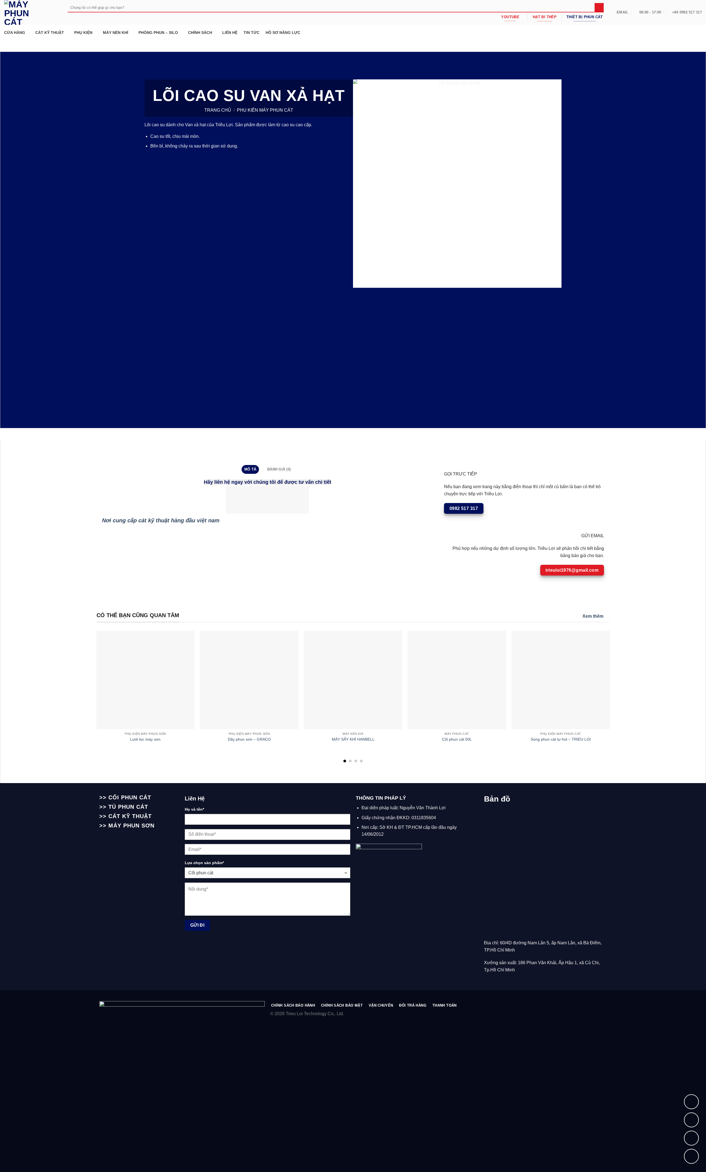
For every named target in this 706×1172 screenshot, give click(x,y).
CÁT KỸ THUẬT (49, 32)
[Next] (595, 671)
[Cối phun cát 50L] (457, 680)
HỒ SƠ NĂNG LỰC (283, 32)
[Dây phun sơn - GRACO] (249, 680)
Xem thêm (592, 616)
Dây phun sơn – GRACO (249, 739)
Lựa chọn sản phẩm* (204, 863)
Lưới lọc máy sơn (145, 739)
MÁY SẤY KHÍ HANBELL (353, 739)
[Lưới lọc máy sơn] (145, 680)
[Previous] (111, 671)
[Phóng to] (359, 281)
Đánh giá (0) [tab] (279, 469)
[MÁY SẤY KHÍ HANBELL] (353, 680)
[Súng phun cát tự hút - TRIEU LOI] (561, 680)
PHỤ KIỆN (83, 32)
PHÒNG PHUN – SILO (158, 32)
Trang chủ (217, 110)
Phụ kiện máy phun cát (265, 110)
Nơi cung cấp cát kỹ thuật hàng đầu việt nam (161, 520)
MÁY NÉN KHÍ (115, 32)
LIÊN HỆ (229, 32)
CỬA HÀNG (14, 32)
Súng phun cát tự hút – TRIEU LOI (561, 739)
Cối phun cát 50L (457, 739)
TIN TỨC (252, 32)
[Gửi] (599, 7)
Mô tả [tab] (250, 469)
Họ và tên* (194, 809)
